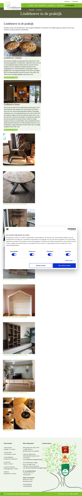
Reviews (31, 10)
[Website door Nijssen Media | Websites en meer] (2, 493)
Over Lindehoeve (40, 5)
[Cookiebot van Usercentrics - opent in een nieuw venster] (69, 229)
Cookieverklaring (27, 486)
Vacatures (75, 1)
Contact (39, 10)
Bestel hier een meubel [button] (11, 130)
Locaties (51, 5)
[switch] (32, 254)
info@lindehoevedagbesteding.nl (34, 459)
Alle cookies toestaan (64, 265)
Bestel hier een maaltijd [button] (11, 77)
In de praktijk (69, 5)
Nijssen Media (74, 494)
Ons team (60, 5)
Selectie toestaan (40, 265)
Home (31, 5)
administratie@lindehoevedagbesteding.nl (36, 468)
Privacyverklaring (27, 484)
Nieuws (68, 1)
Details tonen (69, 260)
